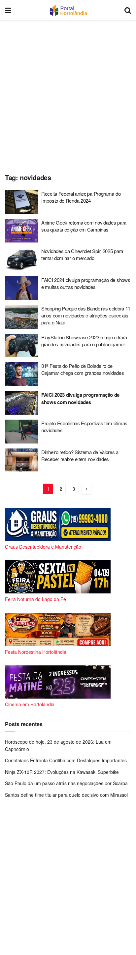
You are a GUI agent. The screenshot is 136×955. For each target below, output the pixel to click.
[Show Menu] (8, 10)
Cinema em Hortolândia (29, 704)
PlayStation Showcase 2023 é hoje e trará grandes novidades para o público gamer (84, 341)
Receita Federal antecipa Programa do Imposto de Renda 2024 (80, 197)
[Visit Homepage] (68, 10)
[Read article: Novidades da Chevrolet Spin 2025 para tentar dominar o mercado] (21, 259)
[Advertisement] (68, 95)
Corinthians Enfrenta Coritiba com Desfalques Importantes (66, 760)
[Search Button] (127, 10)
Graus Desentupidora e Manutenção (43, 546)
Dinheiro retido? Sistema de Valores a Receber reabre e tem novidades (80, 455)
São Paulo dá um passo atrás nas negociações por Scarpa (66, 783)
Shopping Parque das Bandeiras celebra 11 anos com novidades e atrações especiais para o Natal (85, 315)
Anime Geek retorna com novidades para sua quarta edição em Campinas (83, 226)
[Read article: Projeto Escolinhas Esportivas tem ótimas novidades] (21, 431)
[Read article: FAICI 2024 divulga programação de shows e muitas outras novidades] (21, 288)
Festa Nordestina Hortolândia (35, 651)
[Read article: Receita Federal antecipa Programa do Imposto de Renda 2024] (21, 202)
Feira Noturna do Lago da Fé (35, 599)
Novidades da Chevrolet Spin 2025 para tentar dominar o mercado (82, 254)
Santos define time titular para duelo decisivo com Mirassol (66, 794)
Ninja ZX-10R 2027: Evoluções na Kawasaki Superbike (62, 772)
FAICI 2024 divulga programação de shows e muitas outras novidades (85, 283)
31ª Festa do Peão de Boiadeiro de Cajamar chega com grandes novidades (82, 369)
